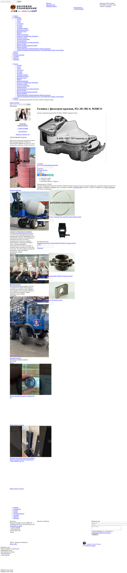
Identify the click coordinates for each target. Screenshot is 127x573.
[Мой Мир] (43, 175)
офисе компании (110, 187)
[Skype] (50, 175)
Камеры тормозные (22, 81)
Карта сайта (13, 544)
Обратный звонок (51, 6)
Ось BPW (19, 73)
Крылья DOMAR (22, 93)
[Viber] (45, 175)
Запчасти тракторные (23, 85)
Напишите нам (50, 5)
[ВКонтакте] (38, 175)
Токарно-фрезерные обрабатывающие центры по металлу (34, 95)
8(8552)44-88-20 (23, 125)
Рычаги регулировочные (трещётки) (27, 82)
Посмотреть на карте (16, 526)
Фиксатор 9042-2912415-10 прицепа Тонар (49, 300)
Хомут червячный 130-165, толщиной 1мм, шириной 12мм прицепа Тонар (59, 217)
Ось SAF (19, 71)
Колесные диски (22, 78)
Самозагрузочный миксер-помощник (21, 231)
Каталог (15, 64)
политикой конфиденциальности (101, 533)
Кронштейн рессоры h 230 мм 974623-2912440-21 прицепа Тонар (56, 243)
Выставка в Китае (15, 284)
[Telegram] (53, 175)
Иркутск (48, 3)
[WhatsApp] (48, 175)
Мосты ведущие (21, 90)
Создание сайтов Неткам (93, 544)
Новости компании (15, 190)
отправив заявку (78, 187)
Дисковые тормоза (22, 75)
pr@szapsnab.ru (77, 7)
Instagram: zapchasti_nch (23, 134)
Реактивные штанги (23, 76)
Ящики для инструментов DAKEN (27, 92)
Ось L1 (19, 67)
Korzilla (93, 545)
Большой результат (15, 358)
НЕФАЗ (19, 79)
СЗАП (19, 68)
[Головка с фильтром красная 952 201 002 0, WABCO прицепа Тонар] (71, 162)
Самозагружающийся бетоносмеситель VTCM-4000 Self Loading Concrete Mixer (40, 96)
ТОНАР (19, 65)
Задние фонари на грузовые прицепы (28, 89)
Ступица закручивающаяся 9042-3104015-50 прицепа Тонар (55, 276)
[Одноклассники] (41, 175)
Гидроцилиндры (22, 87)
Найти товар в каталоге (17, 425)
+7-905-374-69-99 (78, 9)
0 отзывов (40, 163)
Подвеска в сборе (22, 84)
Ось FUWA (20, 70)
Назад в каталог (14, 102)
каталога (108, 6)
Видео (12, 363)
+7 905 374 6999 (23, 128)
